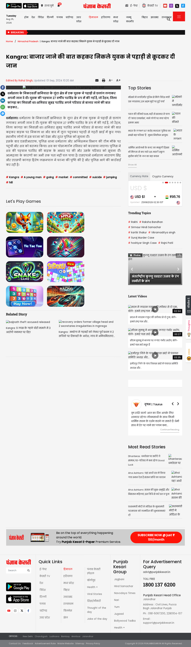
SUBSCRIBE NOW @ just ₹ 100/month (156, 537)
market (61, 177)
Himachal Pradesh (28, 41)
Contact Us (15, 643)
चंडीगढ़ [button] (69, 17)
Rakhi (133, 222)
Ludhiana (54, 636)
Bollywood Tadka (125, 621)
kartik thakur (137, 232)
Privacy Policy (93, 643)
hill (9, 182)
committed (79, 177)
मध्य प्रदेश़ (115, 19)
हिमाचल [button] (93, 17)
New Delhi (28, 636)
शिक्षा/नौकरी (94, 601)
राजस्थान (68, 604)
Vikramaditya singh (161, 232)
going (48, 177)
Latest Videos (137, 296)
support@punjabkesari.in (158, 623)
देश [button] (33, 17)
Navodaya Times (124, 593)
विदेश (43, 590)
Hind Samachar (123, 586)
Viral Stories (94, 594)
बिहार (145, 17)
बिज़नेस (67, 610)
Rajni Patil (165, 243)
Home (9, 41)
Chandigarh (41, 636)
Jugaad (119, 614)
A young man (31, 177)
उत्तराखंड (67, 597)
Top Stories (139, 88)
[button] (132, 269)
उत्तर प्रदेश (78, 19)
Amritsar (75, 636)
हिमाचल (67, 569)
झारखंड (155, 17)
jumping (110, 177)
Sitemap (79, 643)
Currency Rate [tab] (139, 176)
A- (111, 80)
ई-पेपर (43, 569)
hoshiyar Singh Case (142, 243)
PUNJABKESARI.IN (152, 643)
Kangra (12, 177)
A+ (118, 80)
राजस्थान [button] (167, 17)
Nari (116, 600)
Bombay (65, 636)
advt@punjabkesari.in (156, 572)
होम (26, 17)
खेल (65, 617)
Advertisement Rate (45, 643)
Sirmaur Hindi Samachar (144, 227)
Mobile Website (65, 643)
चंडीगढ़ (43, 610)
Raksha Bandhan (151, 222)
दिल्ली (50, 17)
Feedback (28, 643)
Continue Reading (169, 429)
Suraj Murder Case (141, 237)
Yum (117, 607)
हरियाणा (67, 576)
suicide (95, 177)
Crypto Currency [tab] (162, 176)
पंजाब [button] (60, 17)
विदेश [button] (41, 17)
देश (41, 583)
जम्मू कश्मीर (130, 19)
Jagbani (119, 579)
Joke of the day (97, 619)
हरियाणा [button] (105, 17)
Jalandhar (87, 636)
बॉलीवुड (91, 580)
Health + (92, 587)
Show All (132, 164)
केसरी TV (45, 576)
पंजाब (43, 604)
